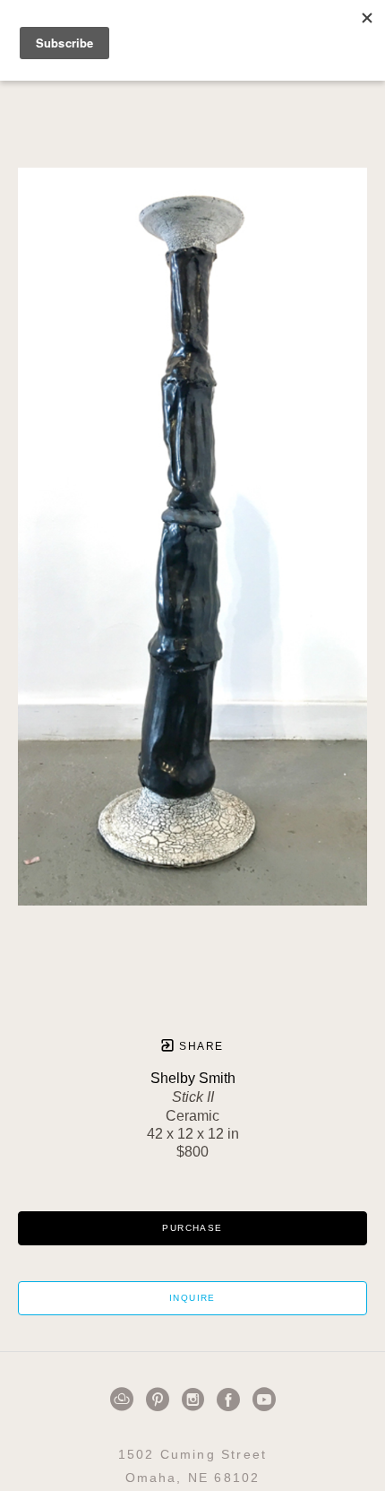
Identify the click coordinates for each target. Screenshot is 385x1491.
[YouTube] (264, 1399)
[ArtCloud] (125, 1399)
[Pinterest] (160, 1399)
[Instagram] (196, 1399)
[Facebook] (231, 1399)
